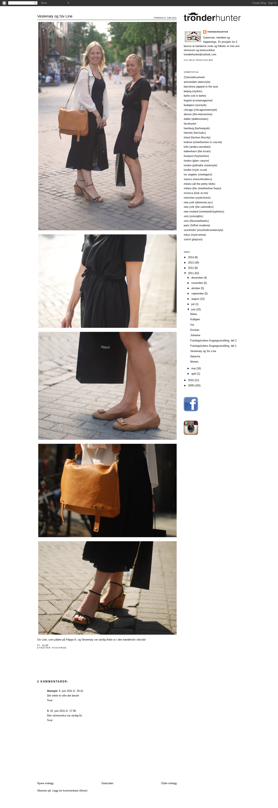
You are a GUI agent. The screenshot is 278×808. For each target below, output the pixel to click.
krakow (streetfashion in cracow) (203, 142)
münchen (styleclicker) (197, 197)
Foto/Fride (59, 648)
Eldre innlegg (169, 783)
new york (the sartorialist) (198, 206)
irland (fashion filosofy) (197, 137)
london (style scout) (195, 169)
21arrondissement (194, 77)
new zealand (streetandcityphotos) (204, 211)
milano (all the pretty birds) (199, 183)
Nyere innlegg (45, 783)
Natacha (195, 356)
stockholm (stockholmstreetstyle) (203, 230)
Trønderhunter (139, 9)
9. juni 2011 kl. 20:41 (71, 690)
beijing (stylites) (193, 91)
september (198, 293)
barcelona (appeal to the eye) (201, 86)
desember (197, 277)
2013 (191, 262)
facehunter (190, 123)
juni (193, 309)
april (194, 373)
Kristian (194, 329)
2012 (191, 267)
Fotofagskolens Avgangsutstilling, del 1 (213, 345)
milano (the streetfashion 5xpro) (202, 188)
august (195, 298)
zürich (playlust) (193, 239)
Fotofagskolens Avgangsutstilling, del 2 (213, 340)
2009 (191, 385)
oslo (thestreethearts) (196, 220)
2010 (191, 380)
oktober (196, 288)
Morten (194, 361)
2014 (191, 257)
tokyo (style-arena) (195, 234)
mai (193, 368)
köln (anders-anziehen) (197, 146)
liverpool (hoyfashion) (196, 155)
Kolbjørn (195, 319)
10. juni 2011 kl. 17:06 (63, 710)
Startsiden (107, 783)
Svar (50, 700)
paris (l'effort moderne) (197, 225)
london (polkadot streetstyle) (200, 165)
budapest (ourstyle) (195, 105)
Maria (193, 314)
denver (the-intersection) (198, 114)
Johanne (195, 335)
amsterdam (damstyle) (197, 81)
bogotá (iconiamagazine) (198, 100)
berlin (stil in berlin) (195, 95)
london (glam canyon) (196, 160)
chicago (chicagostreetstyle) (200, 109)
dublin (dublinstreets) (196, 118)
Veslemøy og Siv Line (54, 16)
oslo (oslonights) (193, 216)
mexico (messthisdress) (198, 179)
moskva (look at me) (196, 193)
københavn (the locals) (197, 151)
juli (193, 304)
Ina (192, 324)
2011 (191, 273)
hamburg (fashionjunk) (197, 128)
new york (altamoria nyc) (198, 202)
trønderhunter (217, 32)
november (197, 282)
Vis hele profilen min (198, 60)
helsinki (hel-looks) (195, 132)
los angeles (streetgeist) (198, 174)
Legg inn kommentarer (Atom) (69, 790)
